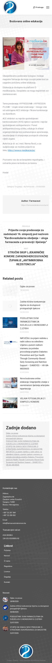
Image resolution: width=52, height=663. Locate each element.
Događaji (18, 187)
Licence (7, 572)
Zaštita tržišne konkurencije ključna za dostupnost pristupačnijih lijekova (32, 305)
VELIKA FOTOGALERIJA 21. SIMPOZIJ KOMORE (33, 400)
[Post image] (10, 290)
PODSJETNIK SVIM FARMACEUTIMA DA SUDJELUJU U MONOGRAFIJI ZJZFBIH (34, 323)
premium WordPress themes (34, 660)
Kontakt (7, 582)
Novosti (7, 556)
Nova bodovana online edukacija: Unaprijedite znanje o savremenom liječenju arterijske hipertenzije (34, 383)
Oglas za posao (27, 286)
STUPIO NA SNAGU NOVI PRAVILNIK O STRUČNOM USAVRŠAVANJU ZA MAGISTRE (28, 628)
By (29, 187)
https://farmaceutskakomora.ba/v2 (34, 205)
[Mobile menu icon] (47, 7)
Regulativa (8, 566)
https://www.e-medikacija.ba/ (21, 150)
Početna (7, 550)
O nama (7, 561)
